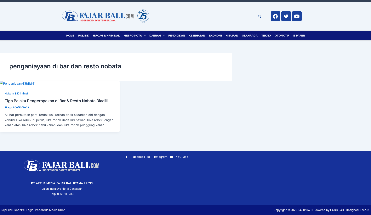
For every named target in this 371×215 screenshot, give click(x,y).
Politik (83, 35)
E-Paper (299, 35)
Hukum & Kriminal (106, 35)
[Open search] (259, 16)
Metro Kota (133, 35)
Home (70, 35)
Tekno (266, 35)
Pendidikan (176, 35)
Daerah (155, 35)
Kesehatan (197, 35)
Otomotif (282, 35)
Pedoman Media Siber (50, 210)
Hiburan (232, 35)
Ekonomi (215, 35)
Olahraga (250, 35)
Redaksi (19, 210)
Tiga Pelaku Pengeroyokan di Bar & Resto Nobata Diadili (56, 101)
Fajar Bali (7, 210)
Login (29, 210)
